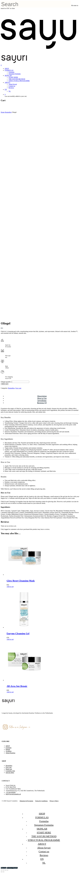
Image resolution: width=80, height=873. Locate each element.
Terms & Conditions (41, 801)
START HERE (13, 77)
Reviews (11, 88)
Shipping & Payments (26, 801)
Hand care (9, 769)
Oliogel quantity (6, 382)
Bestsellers (8, 112)
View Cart (3, 868)
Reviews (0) (42, 403)
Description (42, 396)
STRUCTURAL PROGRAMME (19, 81)
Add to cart (5, 384)
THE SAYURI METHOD (17, 79)
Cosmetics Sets (10, 771)
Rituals (8, 749)
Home (3, 112)
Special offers (10, 772)
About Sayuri (13, 84)
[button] (10, 586)
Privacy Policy (54, 801)
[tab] (42, 396)
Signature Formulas (15, 74)
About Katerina (10, 753)
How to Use (42, 398)
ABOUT (7, 82)
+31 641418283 (11, 792)
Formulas (11, 72)
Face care (18, 388)
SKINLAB (8, 75)
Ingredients (41, 400)
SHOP (7, 68)
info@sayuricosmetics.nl (13, 794)
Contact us (12, 86)
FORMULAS (9, 70)
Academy (9, 751)
